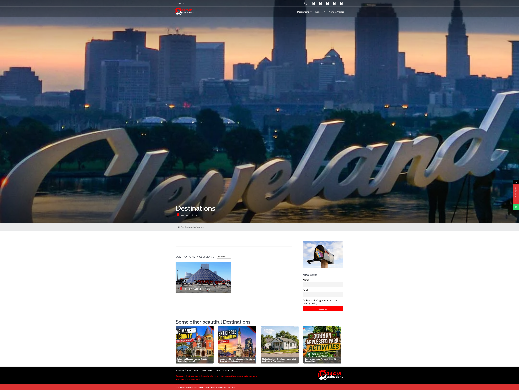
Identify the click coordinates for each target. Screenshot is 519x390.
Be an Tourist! (193, 370)
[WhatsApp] (516, 207)
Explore (319, 11)
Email (305, 290)
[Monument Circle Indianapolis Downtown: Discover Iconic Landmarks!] (195, 344)
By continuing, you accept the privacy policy (320, 302)
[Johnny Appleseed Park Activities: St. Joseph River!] (280, 344)
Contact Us (180, 3)
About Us (180, 370)
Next (341, 344)
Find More (223, 256)
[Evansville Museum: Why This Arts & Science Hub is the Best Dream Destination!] (322, 344)
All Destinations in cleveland (191, 227)
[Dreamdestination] (184, 11)
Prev (178, 344)
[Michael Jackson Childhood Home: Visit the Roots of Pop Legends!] (237, 344)
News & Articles (336, 11)
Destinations (303, 11)
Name (306, 279)
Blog (218, 370)
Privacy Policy (229, 387)
